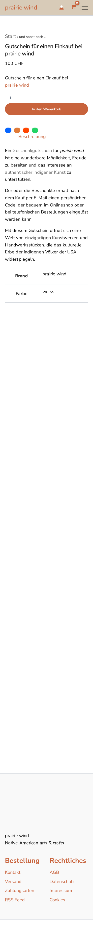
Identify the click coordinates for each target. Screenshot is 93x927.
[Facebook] (8, 130)
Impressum (61, 891)
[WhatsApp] (35, 130)
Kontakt (12, 872)
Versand (13, 882)
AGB (54, 872)
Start (10, 36)
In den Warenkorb (46, 109)
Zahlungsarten (19, 891)
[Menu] (85, 8)
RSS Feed (15, 900)
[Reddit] (26, 130)
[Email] (17, 130)
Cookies (57, 900)
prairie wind (21, 7)
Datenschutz (62, 882)
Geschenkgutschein (32, 151)
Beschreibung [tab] (32, 137)
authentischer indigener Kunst (35, 172)
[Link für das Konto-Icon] (61, 7)
